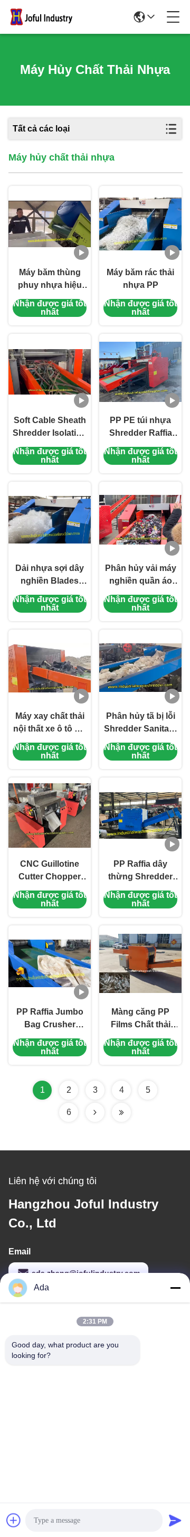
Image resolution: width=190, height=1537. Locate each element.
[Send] (175, 1520)
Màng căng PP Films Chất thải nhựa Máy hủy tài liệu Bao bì (140, 1019)
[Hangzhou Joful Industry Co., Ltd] (44, 16)
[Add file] (13, 1520)
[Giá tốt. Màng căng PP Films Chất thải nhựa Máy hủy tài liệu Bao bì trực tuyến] (140, 963)
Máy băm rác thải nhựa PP (140, 278)
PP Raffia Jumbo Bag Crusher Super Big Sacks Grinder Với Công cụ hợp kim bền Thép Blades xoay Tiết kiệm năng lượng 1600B (50, 1019)
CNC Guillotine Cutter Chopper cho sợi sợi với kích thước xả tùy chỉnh (50, 871)
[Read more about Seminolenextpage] (95, 1112)
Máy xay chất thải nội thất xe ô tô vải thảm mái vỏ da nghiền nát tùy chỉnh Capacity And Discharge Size (49, 723)
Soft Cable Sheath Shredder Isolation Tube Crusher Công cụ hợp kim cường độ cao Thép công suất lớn (50, 427)
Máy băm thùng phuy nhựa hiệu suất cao (50, 280)
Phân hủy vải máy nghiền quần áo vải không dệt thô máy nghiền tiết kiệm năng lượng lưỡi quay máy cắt (140, 575)
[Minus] (175, 1287)
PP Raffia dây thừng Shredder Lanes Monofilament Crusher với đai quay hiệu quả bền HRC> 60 (140, 871)
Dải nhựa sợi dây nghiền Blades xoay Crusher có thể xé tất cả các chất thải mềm (49, 575)
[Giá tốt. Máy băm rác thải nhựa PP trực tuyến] (140, 224)
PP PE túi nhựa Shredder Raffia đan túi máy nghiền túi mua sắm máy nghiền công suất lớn (141, 427)
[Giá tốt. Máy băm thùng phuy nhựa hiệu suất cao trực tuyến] (49, 224)
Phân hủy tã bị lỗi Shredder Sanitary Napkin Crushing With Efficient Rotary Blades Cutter (140, 723)
